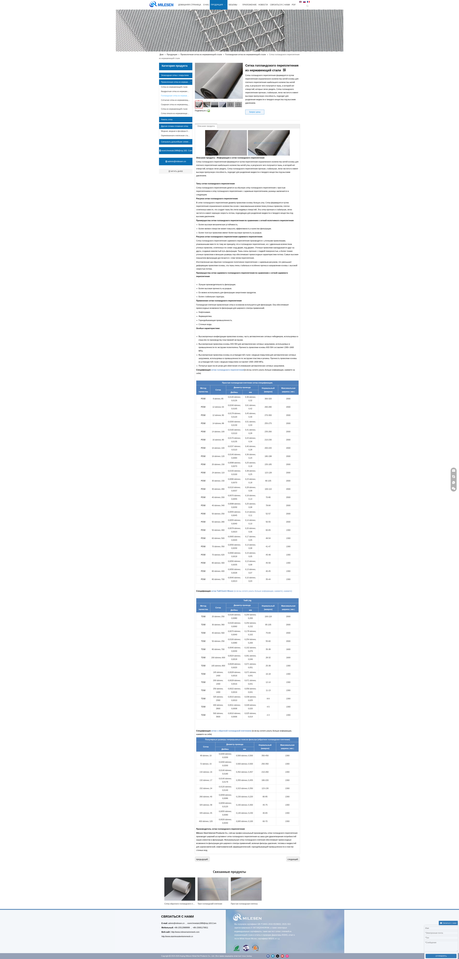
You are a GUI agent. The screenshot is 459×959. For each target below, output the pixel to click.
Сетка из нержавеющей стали (174, 87)
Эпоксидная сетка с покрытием (175, 75)
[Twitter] (277, 956)
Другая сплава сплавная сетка (174, 126)
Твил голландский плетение (210, 904)
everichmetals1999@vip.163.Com (201, 923)
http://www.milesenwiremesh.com (185, 932)
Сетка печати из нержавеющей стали (176, 113)
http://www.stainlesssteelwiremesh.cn (177, 936)
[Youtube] (282, 956)
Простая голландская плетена (244, 904)
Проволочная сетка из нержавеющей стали (176, 82)
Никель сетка (166, 119)
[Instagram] (287, 956)
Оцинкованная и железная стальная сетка (176, 136)
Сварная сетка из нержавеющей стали (176, 105)
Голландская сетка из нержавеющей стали (176, 96)
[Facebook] (268, 956)
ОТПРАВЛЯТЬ (441, 956)
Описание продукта (206, 126)
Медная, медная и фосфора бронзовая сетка (176, 131)
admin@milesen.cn (177, 161)
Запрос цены (255, 112)
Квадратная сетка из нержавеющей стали (176, 91)
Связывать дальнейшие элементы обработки (176, 142)
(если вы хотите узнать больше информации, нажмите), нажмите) (263, 591)
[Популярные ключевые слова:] (307, 6)
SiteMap (249, 956)
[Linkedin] (272, 956)
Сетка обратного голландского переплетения (179, 904)
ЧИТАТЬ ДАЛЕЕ (176, 171)
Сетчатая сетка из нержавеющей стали (176, 100)
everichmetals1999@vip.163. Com (176, 150)
